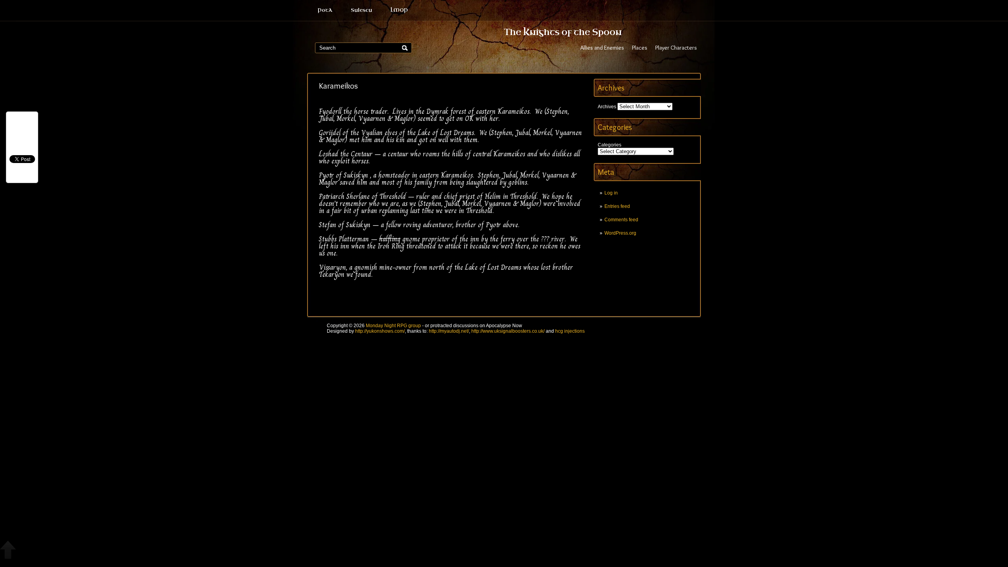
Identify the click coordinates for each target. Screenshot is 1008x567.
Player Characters (676, 47)
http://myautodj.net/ (449, 331)
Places (639, 47)
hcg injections (570, 331)
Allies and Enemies (602, 47)
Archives (607, 106)
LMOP (399, 10)
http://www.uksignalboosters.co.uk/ (508, 331)
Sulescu (361, 10)
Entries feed (617, 206)
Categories (609, 145)
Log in (611, 193)
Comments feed (621, 219)
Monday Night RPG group (393, 325)
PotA (325, 10)
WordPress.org (620, 233)
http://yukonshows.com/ (380, 331)
